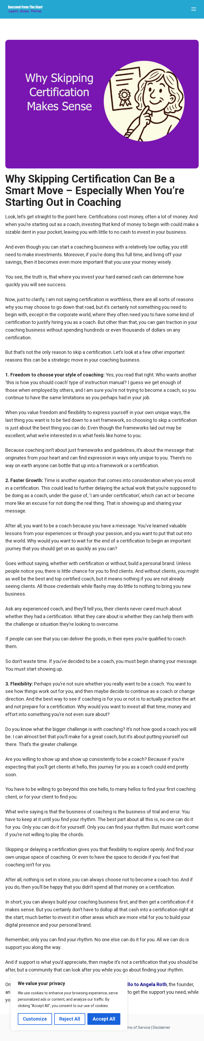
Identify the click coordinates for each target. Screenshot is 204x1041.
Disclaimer (161, 1027)
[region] (69, 1002)
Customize (35, 1019)
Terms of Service (136, 1027)
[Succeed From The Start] (25, 9)
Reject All (69, 1019)
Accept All (104, 1019)
